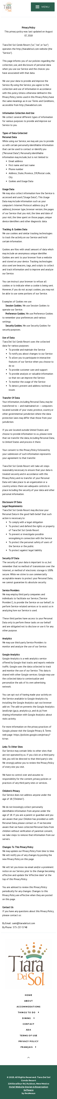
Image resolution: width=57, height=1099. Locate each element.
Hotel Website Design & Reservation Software (28, 1088)
